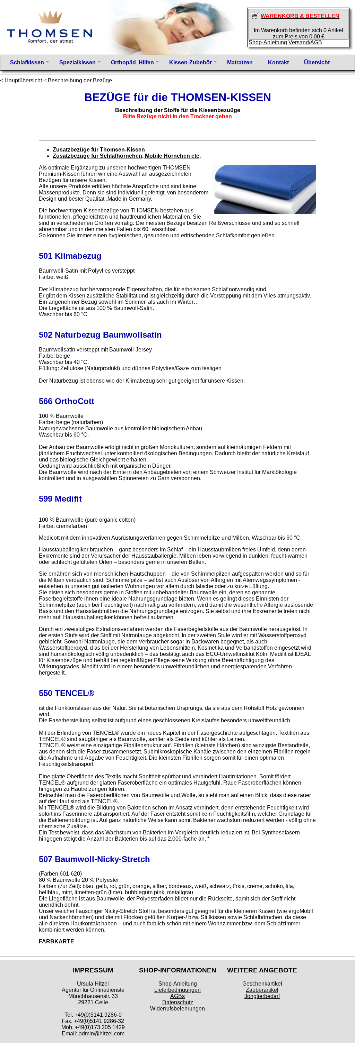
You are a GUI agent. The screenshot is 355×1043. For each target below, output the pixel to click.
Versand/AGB (305, 42)
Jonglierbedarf (262, 996)
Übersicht (317, 62)
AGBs (177, 996)
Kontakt (278, 62)
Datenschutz (177, 1002)
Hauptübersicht (23, 80)
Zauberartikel (262, 990)
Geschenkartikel (262, 984)
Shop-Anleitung (268, 42)
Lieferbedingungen (177, 990)
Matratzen (240, 62)
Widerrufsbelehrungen (177, 1009)
